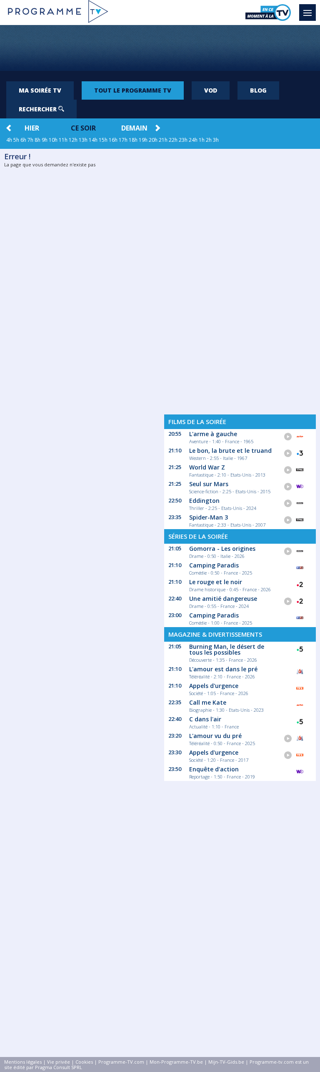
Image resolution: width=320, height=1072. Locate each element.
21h (163, 139)
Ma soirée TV (40, 90)
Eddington (204, 501)
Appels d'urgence (213, 686)
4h (9, 139)
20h (153, 139)
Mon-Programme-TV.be (176, 1062)
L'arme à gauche (213, 434)
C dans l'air (205, 719)
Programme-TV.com (121, 1062)
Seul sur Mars (208, 484)
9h (45, 139)
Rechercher (38, 109)
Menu (307, 12)
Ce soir (83, 128)
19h (143, 139)
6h (23, 139)
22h (173, 139)
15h (103, 139)
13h (83, 139)
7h (30, 139)
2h (209, 139)
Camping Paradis (214, 565)
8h (37, 139)
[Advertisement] (160, 48)
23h (183, 139)
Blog (258, 90)
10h (53, 139)
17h (123, 139)
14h (93, 139)
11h (63, 139)
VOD (210, 90)
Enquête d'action (214, 769)
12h (73, 139)
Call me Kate (207, 702)
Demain (134, 128)
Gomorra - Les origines (222, 548)
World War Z (207, 467)
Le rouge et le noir (215, 582)
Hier (32, 128)
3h (216, 139)
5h (16, 139)
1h (202, 139)
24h (193, 139)
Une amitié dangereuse (223, 599)
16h (113, 139)
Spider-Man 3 (208, 517)
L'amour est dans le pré (223, 669)
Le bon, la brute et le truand (230, 450)
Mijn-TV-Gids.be (226, 1062)
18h (133, 139)
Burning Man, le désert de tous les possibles (226, 649)
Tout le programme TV (132, 90)
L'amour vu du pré (215, 736)
